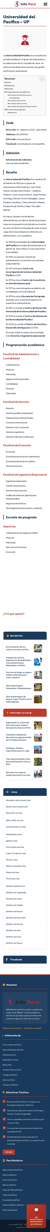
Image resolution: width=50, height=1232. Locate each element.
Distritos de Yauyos (14, 943)
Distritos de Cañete (14, 905)
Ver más (8, 1152)
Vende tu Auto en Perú (12, 1070)
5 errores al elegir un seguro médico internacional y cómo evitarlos (19, 675)
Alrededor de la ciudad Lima (18, 800)
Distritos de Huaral (14, 911)
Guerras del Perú (10, 1180)
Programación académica (18, 92)
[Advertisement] (25, 582)
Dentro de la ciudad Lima (17, 806)
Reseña (9, 89)
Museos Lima (11, 860)
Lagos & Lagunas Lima (16, 853)
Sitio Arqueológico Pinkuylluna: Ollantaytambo (18, 687)
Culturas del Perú (10, 1195)
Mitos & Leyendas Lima (16, 866)
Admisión (10, 85)
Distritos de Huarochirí (16, 918)
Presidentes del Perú (11, 1200)
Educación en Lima (14, 813)
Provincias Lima (13, 878)
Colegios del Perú (10, 1075)
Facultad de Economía (18, 103)
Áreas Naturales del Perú (13, 1050)
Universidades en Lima (16, 827)
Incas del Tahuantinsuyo (13, 1190)
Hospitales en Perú (10, 1060)
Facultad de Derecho (17, 100)
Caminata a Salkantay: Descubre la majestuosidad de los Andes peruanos (18, 737)
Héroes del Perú (9, 1185)
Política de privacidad (32, 1028)
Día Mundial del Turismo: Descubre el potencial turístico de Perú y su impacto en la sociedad (25, 1140)
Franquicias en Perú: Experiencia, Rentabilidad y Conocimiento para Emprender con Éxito (18, 661)
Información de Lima (15, 847)
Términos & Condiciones (12, 1028)
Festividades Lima (14, 834)
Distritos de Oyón (13, 937)
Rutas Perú (7, 1065)
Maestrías (13, 112)
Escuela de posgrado (15, 109)
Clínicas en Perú (9, 1055)
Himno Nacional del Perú (13, 1170)
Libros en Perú (9, 1080)
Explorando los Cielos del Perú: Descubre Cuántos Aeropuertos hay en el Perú (18, 725)
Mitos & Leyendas (10, 1210)
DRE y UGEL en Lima (14, 820)
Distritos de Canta (14, 899)
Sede (8, 82)
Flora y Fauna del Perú (12, 1045)
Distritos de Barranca (15, 886)
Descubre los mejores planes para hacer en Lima (18, 773)
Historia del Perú (10, 1175)
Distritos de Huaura (14, 924)
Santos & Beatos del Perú (13, 1205)
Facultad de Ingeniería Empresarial (23, 106)
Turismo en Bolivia (10, 1085)
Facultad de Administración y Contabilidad (20, 96)
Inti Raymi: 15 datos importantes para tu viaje (17, 749)
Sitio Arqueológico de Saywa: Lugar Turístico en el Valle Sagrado (18, 699)
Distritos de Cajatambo (16, 892)
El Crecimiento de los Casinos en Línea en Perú (17, 648)
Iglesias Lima (11, 841)
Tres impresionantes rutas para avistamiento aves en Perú (18, 761)
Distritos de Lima (13, 930)
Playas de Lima (12, 872)
